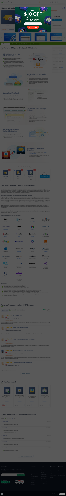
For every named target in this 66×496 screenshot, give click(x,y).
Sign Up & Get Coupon (33, 27)
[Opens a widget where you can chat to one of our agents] (62, 494)
